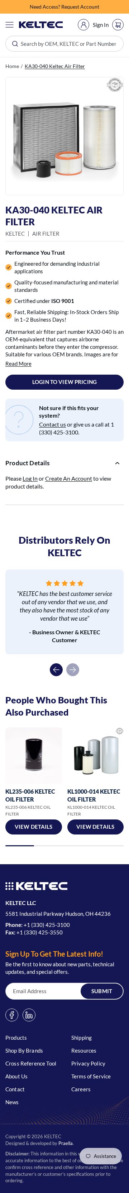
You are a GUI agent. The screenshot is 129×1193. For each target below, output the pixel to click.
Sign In (101, 24)
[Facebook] (11, 1015)
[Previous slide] (56, 669)
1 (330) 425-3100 (48, 925)
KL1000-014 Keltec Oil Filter (93, 795)
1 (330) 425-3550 (41, 932)
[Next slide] (72, 669)
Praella (65, 1143)
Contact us (52, 424)
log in (30, 478)
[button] (9, 24)
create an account (68, 478)
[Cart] (118, 24)
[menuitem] (83, 24)
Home (12, 66)
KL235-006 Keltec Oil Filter (30, 795)
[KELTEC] (41, 24)
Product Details (27, 463)
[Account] (83, 24)
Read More (18, 363)
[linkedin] (29, 1015)
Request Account (80, 7)
